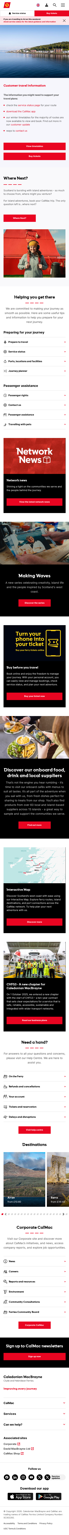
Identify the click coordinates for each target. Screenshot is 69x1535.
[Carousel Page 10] (31, 1214)
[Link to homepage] (7, 5)
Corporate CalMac (31, 1325)
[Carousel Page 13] (41, 1214)
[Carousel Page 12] (38, 1214)
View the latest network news (34, 502)
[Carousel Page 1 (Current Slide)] (2, 1214)
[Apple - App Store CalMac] (20, 1496)
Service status (19, 13)
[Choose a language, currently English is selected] (38, 5)
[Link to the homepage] (35, 1379)
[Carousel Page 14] (44, 1214)
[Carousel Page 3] (9, 1214)
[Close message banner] (64, 20)
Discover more (34, 922)
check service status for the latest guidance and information (30, 22)
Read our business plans (34, 1020)
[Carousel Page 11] (35, 1214)
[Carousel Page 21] (67, 1214)
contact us (22, 130)
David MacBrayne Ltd (17, 1449)
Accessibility (9, 1523)
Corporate (10, 1444)
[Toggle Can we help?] (63, 1424)
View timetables (34, 146)
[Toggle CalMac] (63, 1403)
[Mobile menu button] (63, 4)
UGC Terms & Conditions (15, 1528)
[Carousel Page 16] (51, 1214)
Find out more (34, 825)
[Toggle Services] (63, 1413)
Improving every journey (20, 1389)
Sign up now (34, 1356)
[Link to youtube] (31, 1477)
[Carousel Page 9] (28, 1214)
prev (6, 1214)
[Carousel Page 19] (60, 1214)
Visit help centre (34, 1130)
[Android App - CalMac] (48, 1496)
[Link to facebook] (7, 1477)
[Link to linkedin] (15, 1477)
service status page (29, 105)
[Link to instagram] (23, 1477)
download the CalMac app (20, 111)
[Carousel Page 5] (15, 1214)
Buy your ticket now (26, 696)
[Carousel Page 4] (12, 1214)
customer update (20, 124)
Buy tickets (52, 13)
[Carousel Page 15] (47, 1214)
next (63, 1214)
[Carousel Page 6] (18, 1214)
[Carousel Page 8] (25, 1214)
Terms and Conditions (27, 1523)
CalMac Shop (12, 1454)
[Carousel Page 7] (22, 1214)
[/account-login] (46, 5)
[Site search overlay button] (54, 5)
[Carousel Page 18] (57, 1214)
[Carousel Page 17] (54, 1214)
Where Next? (19, 218)
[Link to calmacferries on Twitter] (40, 1477)
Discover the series (34, 603)
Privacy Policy (45, 1523)
